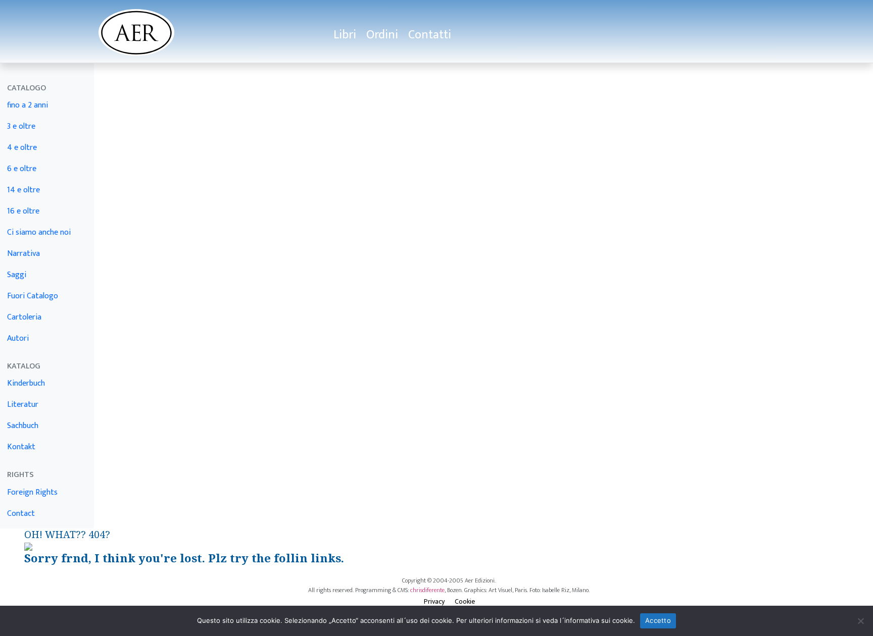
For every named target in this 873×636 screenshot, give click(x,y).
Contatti (429, 35)
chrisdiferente (427, 590)
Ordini (382, 35)
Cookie (465, 601)
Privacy (434, 601)
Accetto (658, 620)
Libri (344, 35)
